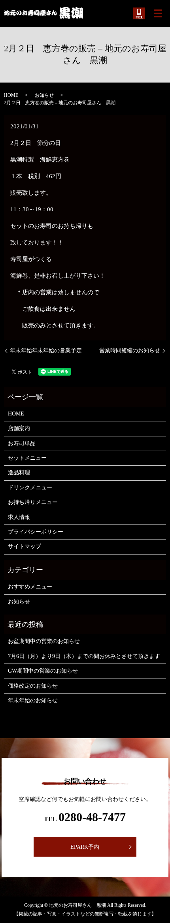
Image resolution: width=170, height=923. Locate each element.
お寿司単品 (22, 443)
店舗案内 (19, 428)
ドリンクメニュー (30, 488)
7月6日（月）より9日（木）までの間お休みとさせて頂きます (84, 656)
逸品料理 (19, 473)
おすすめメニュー (30, 587)
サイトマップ (24, 546)
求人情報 (19, 517)
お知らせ (44, 95)
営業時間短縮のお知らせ (129, 350)
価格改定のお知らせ (33, 686)
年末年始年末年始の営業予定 (46, 350)
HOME (11, 95)
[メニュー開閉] (158, 13)
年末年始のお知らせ (33, 700)
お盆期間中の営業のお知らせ (44, 641)
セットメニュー (27, 458)
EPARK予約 (84, 847)
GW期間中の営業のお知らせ (43, 671)
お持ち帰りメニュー (33, 502)
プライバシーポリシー (35, 532)
